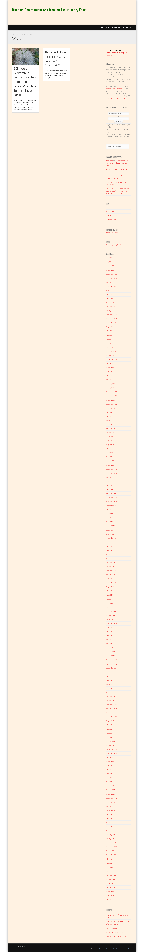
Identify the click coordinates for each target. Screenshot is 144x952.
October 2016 (110, 579)
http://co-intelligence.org (114, 89)
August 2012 (110, 766)
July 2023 (109, 376)
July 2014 (109, 676)
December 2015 (111, 619)
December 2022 (111, 392)
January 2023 (110, 388)
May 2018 (109, 518)
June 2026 (109, 258)
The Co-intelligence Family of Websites (115, 27)
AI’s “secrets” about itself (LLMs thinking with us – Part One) (117, 163)
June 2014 (109, 680)
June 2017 (109, 550)
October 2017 (110, 534)
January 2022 (110, 400)
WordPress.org (111, 220)
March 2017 (110, 558)
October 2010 (110, 851)
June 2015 (109, 636)
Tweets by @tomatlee (113, 233)
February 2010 (111, 875)
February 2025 (111, 307)
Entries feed (110, 211)
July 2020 (109, 449)
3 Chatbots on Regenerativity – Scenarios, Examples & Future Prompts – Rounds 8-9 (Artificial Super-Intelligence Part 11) (25, 81)
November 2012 (111, 753)
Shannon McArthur (112, 176)
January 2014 (110, 701)
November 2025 (111, 278)
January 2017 (110, 567)
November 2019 (111, 473)
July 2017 (109, 546)
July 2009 (109, 900)
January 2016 (110, 615)
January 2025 (110, 311)
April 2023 (109, 380)
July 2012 (109, 770)
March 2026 (110, 266)
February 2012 (111, 790)
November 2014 (111, 664)
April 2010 (109, 867)
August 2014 (110, 672)
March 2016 (110, 607)
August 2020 (110, 445)
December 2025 (111, 274)
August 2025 (110, 290)
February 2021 (111, 428)
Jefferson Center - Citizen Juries (116, 936)
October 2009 (110, 887)
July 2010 (109, 859)
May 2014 (109, 684)
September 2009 (111, 892)
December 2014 (111, 660)
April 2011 (109, 827)
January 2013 (110, 745)
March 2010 (110, 871)
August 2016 (110, 587)
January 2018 (110, 526)
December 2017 (111, 530)
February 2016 (111, 611)
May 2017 (109, 554)
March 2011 (110, 831)
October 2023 (110, 363)
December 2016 (111, 571)
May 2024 (109, 339)
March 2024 (110, 347)
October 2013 (110, 713)
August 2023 (110, 372)
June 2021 (109, 416)
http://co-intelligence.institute (116, 98)
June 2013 (109, 729)
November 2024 (111, 319)
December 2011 (111, 798)
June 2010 (109, 863)
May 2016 (109, 599)
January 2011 (110, 839)
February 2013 (111, 741)
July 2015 (109, 632)
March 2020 (110, 461)
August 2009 (110, 896)
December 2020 (111, 437)
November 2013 (111, 709)
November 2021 (111, 408)
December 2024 (111, 315)
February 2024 (111, 351)
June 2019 (109, 489)
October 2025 (110, 282)
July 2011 (109, 814)
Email (118, 111)
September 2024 (111, 323)
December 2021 (111, 404)
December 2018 (111, 497)
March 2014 (110, 692)
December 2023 (111, 359)
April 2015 (109, 644)
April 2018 (109, 522)
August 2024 (110, 327)
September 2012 (111, 762)
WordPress (128, 949)
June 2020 (109, 453)
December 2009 (111, 883)
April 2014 (109, 688)
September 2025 (111, 286)
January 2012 (110, 794)
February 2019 (111, 493)
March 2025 (110, 303)
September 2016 (111, 583)
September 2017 (111, 538)
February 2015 (111, 652)
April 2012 (109, 782)
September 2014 (111, 668)
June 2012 (109, 774)
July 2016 (109, 591)
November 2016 (111, 575)
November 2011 (111, 802)
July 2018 (109, 510)
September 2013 (111, 717)
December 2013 (111, 705)
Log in (108, 207)
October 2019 (110, 477)
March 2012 (110, 786)
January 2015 (110, 656)
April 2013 (109, 737)
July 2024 (109, 331)
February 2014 (111, 697)
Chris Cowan (110, 189)
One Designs (117, 949)
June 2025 (109, 298)
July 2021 (109, 412)
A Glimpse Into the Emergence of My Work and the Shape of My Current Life (117, 191)
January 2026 (110, 270)
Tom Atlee (109, 161)
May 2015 (109, 640)
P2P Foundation (111, 928)
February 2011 (111, 835)
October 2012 (110, 757)
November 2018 (111, 502)
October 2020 (110, 441)
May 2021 (109, 420)
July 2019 (109, 485)
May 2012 (109, 778)
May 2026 (109, 262)
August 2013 (110, 721)
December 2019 (111, 469)
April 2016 (109, 603)
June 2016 (109, 595)
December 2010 (111, 843)
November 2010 (111, 847)
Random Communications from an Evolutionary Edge (49, 9)
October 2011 (110, 806)
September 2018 (111, 506)
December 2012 (111, 749)
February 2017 (111, 562)
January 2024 (110, 355)
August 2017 (110, 542)
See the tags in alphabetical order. (116, 245)
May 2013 (109, 733)
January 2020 (110, 465)
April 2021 (109, 424)
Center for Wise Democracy (115, 932)
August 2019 (110, 481)
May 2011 (109, 822)
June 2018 (109, 514)
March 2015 (110, 648)
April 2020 (109, 457)
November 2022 (111, 396)
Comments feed (111, 215)
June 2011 (109, 818)
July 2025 (109, 294)
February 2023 (111, 384)
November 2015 (111, 623)
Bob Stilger (109, 182)
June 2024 (109, 335)
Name (118, 116)
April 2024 (109, 343)
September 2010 (111, 855)
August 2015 (110, 627)
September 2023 (111, 368)
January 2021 (110, 433)
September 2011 (111, 810)
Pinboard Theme (105, 949)
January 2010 (110, 879)
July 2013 (109, 725)
